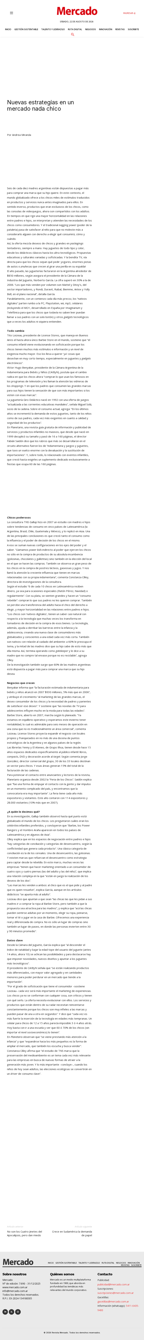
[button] (72, 34)
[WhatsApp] (60, 122)
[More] (85, 122)
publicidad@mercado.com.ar (113, 1284)
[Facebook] (52, 122)
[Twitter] (11, 1312)
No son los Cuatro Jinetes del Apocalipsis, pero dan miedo (24, 1233)
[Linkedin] (36, 122)
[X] (44, 122)
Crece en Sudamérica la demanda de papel (72, 1233)
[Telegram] (68, 122)
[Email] (76, 122)
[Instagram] (18, 1312)
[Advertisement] (72, 63)
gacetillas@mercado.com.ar (113, 1301)
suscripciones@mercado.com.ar (115, 1293)
